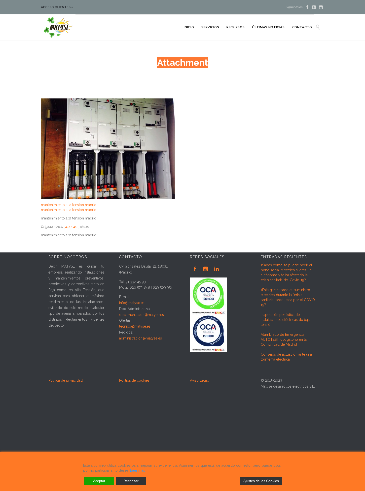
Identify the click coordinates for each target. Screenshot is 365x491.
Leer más (137, 470)
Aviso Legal (199, 380)
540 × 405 (71, 227)
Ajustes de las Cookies (261, 481)
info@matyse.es (132, 303)
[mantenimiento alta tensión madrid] (175, 148)
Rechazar (131, 481)
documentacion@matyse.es (141, 315)
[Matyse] (58, 27)
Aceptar (99, 481)
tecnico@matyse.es (134, 326)
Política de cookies (134, 380)
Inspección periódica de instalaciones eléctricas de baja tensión (285, 320)
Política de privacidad (65, 380)
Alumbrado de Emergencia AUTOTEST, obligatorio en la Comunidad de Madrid (284, 339)
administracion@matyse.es (140, 338)
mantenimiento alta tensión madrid (68, 205)
